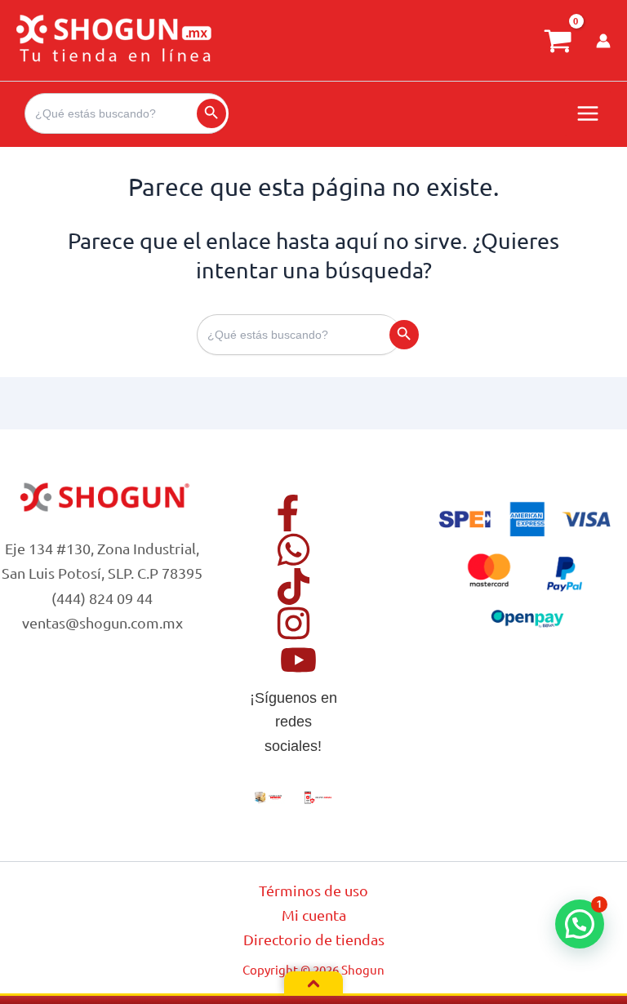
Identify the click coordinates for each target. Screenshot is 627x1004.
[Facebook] (287, 513)
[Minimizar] (313, 983)
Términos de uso (313, 890)
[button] (579, 924)
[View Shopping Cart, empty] (558, 40)
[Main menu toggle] (588, 114)
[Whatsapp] (293, 549)
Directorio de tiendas (314, 939)
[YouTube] (298, 660)
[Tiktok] (293, 586)
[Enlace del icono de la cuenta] (603, 40)
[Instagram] (293, 623)
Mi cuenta (314, 914)
